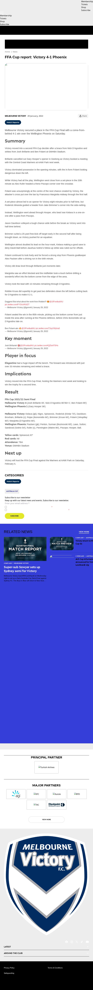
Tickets (3, 18)
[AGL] (16, 794)
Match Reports (13, 122)
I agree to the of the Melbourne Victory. (30, 507)
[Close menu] (87, 976)
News (15, 52)
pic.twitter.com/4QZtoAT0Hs (46, 345)
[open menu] (2, 13)
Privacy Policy (24, 507)
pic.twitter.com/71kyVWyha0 (48, 328)
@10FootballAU (56, 302)
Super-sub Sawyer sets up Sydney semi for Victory (22, 569)
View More (84, 532)
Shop (2, 21)
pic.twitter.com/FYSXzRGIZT (17, 305)
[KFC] (36, 794)
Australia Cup (12, 491)
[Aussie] (56, 794)
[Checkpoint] (56, 805)
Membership (6, 15)
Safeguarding (9, 973)
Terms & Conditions (55, 968)
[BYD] (77, 794)
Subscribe (4, 24)
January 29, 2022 (40, 307)
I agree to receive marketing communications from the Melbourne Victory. (38, 510)
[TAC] (36, 805)
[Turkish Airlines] (46, 767)
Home (7, 52)
